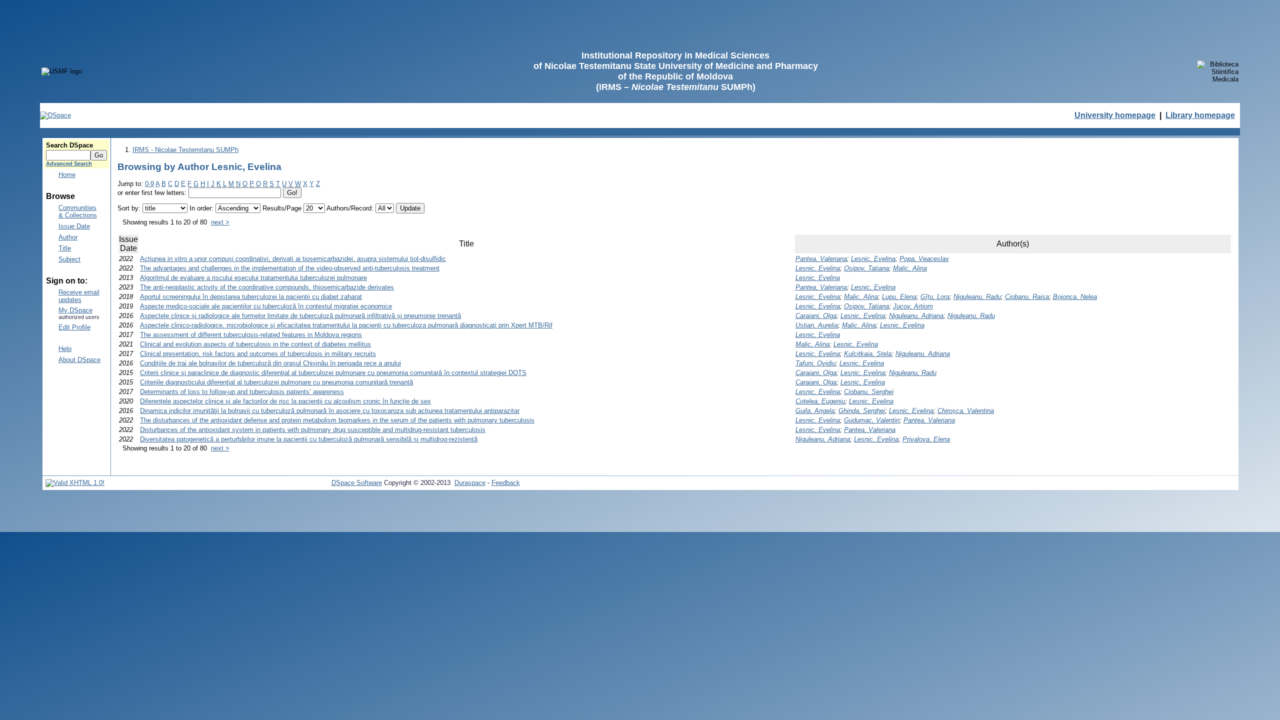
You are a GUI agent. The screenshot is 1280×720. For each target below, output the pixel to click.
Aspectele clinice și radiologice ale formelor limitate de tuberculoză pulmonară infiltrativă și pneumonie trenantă (300, 316)
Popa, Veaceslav (924, 258)
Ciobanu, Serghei (869, 392)
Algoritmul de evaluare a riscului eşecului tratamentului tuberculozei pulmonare (253, 278)
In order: (202, 208)
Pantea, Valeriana (821, 258)
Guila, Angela (815, 410)
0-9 (149, 184)
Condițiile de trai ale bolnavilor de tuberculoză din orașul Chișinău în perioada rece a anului (270, 363)
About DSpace (79, 360)
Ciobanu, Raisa (1027, 296)
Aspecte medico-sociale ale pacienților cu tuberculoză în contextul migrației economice (266, 306)
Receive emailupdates (79, 296)
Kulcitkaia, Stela (868, 354)
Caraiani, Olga (816, 316)
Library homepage (1200, 115)
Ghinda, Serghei (861, 410)
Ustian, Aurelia (817, 325)
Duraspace (470, 482)
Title (64, 248)
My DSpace (75, 310)
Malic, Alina (910, 268)
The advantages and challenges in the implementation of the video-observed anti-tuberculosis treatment (290, 268)
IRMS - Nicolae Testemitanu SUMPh (185, 150)
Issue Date (74, 226)
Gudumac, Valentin (872, 420)
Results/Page (282, 208)
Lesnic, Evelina (873, 258)
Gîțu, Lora (935, 296)
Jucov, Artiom (913, 306)
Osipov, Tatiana (866, 268)
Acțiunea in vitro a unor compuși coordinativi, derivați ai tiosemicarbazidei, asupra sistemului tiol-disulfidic (293, 258)
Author (68, 237)
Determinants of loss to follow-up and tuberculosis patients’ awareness (242, 392)
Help (65, 348)
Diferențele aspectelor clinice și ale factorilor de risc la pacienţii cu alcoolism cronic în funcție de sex (285, 401)
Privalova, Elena (926, 439)
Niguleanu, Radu (977, 296)
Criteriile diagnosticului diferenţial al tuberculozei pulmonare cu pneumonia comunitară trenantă (276, 382)
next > (220, 222)
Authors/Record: (350, 208)
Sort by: (129, 208)
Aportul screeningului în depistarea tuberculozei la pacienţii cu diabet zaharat (251, 296)
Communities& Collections (77, 211)
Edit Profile (74, 327)
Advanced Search (69, 163)
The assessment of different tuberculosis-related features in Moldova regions (251, 334)
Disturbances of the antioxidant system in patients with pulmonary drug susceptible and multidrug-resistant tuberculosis (313, 430)
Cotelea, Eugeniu (820, 401)
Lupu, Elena (899, 296)
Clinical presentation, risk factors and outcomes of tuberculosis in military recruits (258, 354)
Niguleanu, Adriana (916, 316)
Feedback (506, 482)
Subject (69, 259)
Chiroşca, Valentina (966, 410)
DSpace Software (357, 482)
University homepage (1115, 115)
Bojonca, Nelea (1075, 296)
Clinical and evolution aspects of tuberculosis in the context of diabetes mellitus (255, 344)
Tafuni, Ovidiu (816, 363)
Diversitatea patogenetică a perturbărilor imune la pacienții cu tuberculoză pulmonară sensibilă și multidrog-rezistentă (309, 439)
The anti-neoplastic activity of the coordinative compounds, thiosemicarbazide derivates (267, 287)
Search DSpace (69, 145)
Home (67, 174)
